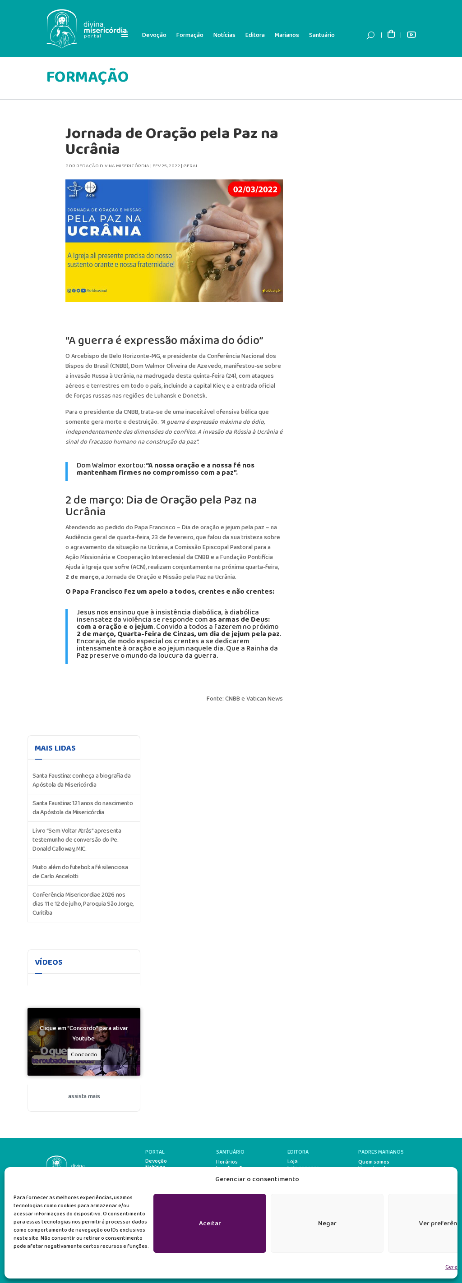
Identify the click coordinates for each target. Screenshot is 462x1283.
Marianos (287, 35)
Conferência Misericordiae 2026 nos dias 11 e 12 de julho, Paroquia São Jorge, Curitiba (83, 904)
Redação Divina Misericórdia (112, 166)
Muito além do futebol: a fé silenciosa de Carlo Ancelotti (80, 871)
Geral (191, 166)
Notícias (224, 35)
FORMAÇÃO (87, 77)
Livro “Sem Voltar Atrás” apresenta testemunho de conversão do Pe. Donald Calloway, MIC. (76, 840)
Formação (189, 35)
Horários (227, 1162)
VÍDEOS (49, 962)
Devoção (154, 35)
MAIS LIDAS (55, 748)
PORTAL (155, 1152)
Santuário (322, 35)
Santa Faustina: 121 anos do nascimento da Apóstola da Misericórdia (82, 807)
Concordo (84, 1054)
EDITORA (298, 1152)
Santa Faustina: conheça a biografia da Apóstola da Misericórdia (81, 780)
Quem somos (373, 1162)
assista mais (84, 1096)
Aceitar (210, 1223)
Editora (255, 35)
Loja (292, 1162)
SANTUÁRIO (230, 1152)
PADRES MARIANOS (381, 1152)
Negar (327, 1223)
